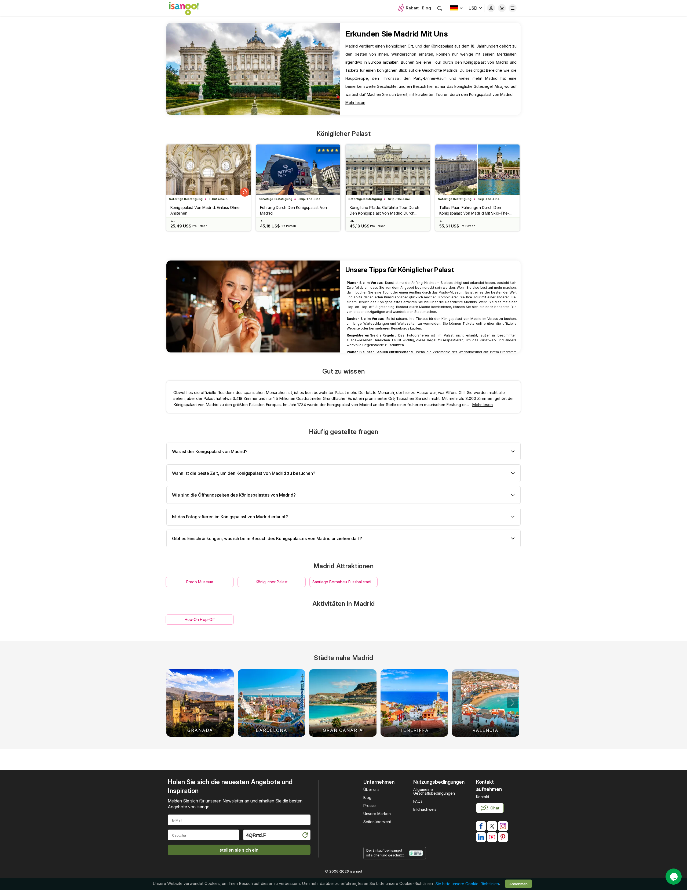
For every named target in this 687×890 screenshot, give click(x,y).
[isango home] (189, 8)
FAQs (417, 801)
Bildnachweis (424, 809)
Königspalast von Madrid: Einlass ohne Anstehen (205, 210)
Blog (426, 7)
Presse (369, 805)
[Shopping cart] (502, 8)
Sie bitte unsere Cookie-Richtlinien (467, 883)
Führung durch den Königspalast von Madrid (293, 210)
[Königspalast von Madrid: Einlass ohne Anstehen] (208, 169)
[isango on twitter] (492, 826)
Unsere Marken (377, 813)
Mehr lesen (355, 102)
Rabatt (412, 7)
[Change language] (456, 8)
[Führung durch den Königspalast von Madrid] (298, 169)
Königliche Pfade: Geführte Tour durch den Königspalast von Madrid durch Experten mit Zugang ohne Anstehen (384, 210)
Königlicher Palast (343, 134)
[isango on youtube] (492, 837)
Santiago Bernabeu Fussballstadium (344, 582)
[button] (512, 702)
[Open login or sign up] (491, 8)
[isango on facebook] (481, 826)
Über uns (371, 789)
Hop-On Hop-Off (200, 619)
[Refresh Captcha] (304, 836)
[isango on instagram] (503, 826)
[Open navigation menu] (513, 8)
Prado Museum (199, 582)
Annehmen (518, 884)
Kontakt (482, 796)
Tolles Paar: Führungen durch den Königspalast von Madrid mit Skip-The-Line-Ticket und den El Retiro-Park (474, 210)
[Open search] (439, 8)
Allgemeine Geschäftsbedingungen (434, 791)
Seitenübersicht (377, 821)
